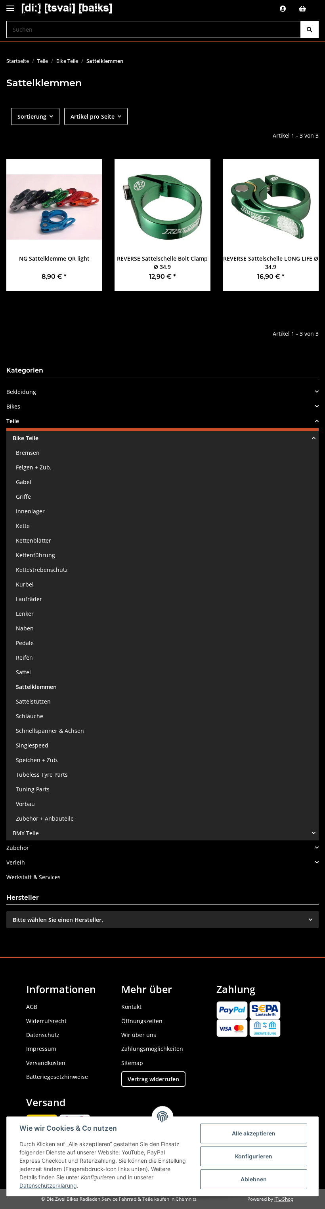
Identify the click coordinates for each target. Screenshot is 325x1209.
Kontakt (131, 1006)
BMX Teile (26, 833)
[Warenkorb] (305, 9)
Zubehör (17, 847)
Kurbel (25, 584)
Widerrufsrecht (46, 1021)
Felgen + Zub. (34, 467)
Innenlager (30, 511)
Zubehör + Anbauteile (45, 818)
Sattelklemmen (36, 687)
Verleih (15, 862)
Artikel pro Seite (93, 116)
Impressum (41, 1048)
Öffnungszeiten (141, 1021)
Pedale (25, 643)
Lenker (25, 613)
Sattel (23, 672)
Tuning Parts (33, 789)
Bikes (13, 406)
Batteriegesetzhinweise (57, 1076)
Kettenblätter (33, 540)
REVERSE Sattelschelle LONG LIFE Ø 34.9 (270, 263)
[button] (282, 9)
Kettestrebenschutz (42, 569)
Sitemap (132, 1063)
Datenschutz (42, 1035)
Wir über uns (138, 1035)
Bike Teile (25, 438)
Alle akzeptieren (253, 1133)
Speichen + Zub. (37, 760)
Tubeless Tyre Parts (42, 774)
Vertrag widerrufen (153, 1079)
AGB (31, 1006)
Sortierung (31, 116)
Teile (12, 421)
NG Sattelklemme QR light (54, 258)
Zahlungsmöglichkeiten (152, 1048)
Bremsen (28, 452)
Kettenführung (35, 555)
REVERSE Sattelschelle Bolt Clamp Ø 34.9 (162, 263)
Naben (25, 628)
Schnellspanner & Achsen (50, 730)
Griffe (23, 496)
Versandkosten (45, 1063)
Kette (23, 526)
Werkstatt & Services (33, 877)
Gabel (23, 482)
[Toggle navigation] (10, 5)
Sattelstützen (33, 701)
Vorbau (25, 804)
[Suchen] (309, 29)
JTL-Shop (283, 1199)
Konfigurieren (253, 1156)
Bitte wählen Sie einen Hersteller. (58, 919)
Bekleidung (21, 391)
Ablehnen (254, 1179)
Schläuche (29, 716)
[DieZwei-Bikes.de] (67, 9)
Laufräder (29, 599)
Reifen (24, 657)
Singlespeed (32, 745)
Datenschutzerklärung (48, 1185)
